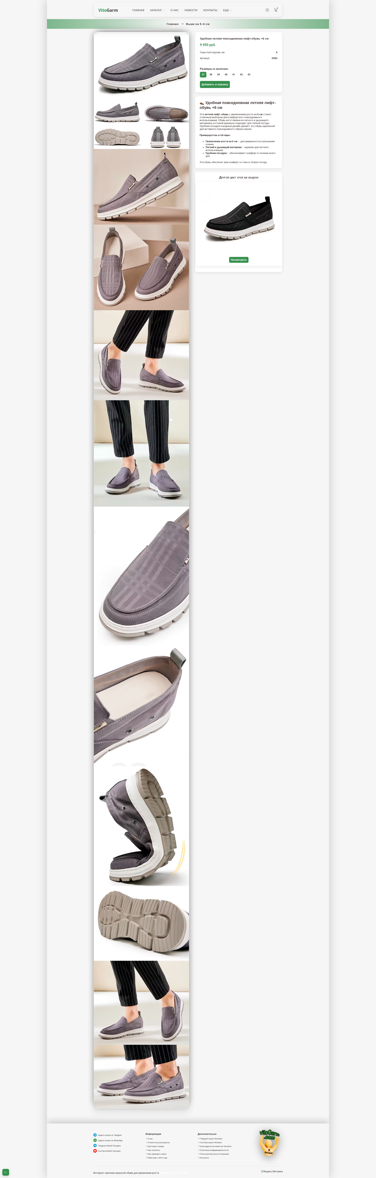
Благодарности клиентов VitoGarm (215, 1146)
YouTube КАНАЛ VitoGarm (109, 1151)
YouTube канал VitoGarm (211, 1142)
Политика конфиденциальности (214, 1150)
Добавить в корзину (215, 84)
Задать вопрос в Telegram (110, 1135)
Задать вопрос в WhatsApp (110, 1140)
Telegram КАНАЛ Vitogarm (109, 1146)
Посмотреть (239, 259)
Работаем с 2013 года (157, 1158)
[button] (5, 1172)
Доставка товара (155, 1146)
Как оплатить (153, 1150)
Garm (108, 10)
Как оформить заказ (156, 1154)
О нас (150, 1139)
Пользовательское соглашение (214, 1154)
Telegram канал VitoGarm (211, 1139)
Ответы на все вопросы (158, 1142)
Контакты (204, 1158)
